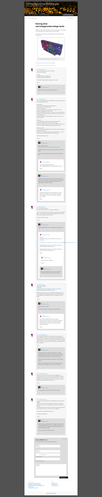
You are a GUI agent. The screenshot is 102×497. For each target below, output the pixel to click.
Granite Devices (54, 484)
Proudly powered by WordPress (51, 493)
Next (72, 18)
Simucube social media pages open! (34, 483)
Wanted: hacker (31, 486)
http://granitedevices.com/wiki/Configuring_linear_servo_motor (49, 147)
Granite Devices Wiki (55, 485)
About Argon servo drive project (44, 14)
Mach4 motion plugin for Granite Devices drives (36, 485)
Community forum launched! (33, 487)
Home (30, 14)
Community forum (35, 14)
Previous (68, 18)
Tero (36, 18)
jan (47, 440)
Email (37, 451)
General (44, 62)
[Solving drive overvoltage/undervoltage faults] (51, 48)
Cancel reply (65, 438)
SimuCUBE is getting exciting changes (34, 484)
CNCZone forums (54, 483)
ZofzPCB (56, 58)
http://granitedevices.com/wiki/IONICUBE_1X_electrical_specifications (49, 288)
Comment (37, 465)
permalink (53, 62)
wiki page (37, 31)
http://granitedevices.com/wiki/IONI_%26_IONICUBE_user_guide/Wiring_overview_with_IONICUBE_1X (58, 242)
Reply (38, 82)
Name (37, 446)
